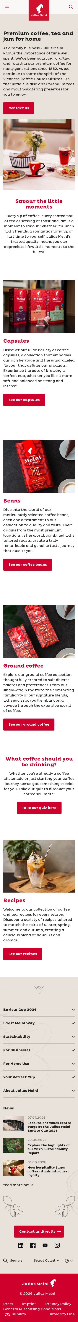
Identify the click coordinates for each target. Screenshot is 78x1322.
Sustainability (16, 1037)
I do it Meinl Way (19, 1023)
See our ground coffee (28, 724)
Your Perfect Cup (19, 1077)
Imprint (29, 1304)
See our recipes (22, 954)
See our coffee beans (27, 565)
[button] (71, 7)
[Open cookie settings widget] (7, 1315)
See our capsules (24, 400)
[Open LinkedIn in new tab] (20, 1245)
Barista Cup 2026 (20, 1010)
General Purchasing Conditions (32, 1309)
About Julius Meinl (20, 1091)
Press (8, 1304)
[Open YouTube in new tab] (45, 1245)
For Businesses (16, 1050)
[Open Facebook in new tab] (33, 1245)
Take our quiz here (39, 808)
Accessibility (14, 1314)
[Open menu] (7, 7)
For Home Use (16, 1064)
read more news (18, 1185)
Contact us (18, 108)
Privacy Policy (58, 1304)
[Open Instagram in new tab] (57, 1245)
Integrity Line (62, 1314)
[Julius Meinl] (39, 10)
